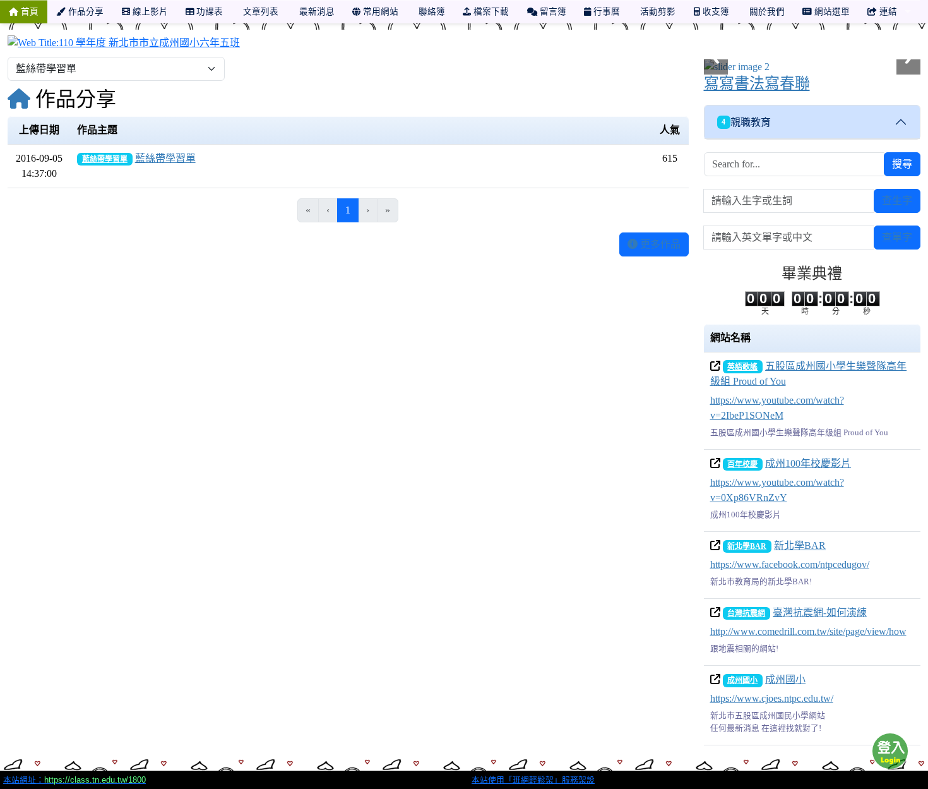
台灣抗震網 (746, 613)
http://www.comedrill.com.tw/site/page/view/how (808, 631)
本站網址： (74, 780)
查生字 (897, 200)
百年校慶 (742, 464)
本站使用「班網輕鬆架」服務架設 (533, 780)
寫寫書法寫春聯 (757, 83)
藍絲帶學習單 (105, 159)
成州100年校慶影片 (808, 463)
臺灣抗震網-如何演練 (820, 612)
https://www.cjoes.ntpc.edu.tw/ (771, 698)
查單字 (897, 237)
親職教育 (746, 122)
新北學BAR (746, 546)
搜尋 (902, 164)
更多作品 (659, 244)
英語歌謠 (742, 367)
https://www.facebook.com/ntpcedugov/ (789, 564)
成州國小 (742, 680)
